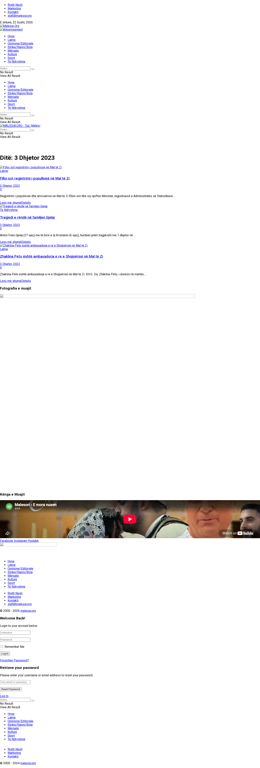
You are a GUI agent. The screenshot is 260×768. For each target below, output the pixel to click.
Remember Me (14, 647)
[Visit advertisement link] (11, 29)
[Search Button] (32, 69)
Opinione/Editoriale (20, 43)
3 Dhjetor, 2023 (10, 186)
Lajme (12, 40)
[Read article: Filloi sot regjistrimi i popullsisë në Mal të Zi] (130, 167)
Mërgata (13, 51)
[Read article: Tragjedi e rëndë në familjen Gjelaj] (130, 206)
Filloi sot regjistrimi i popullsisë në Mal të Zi (34, 178)
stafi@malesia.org (20, 16)
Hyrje (11, 36)
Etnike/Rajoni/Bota (20, 47)
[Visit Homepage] (9, 26)
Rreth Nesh (15, 5)
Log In (4, 696)
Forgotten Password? (14, 660)
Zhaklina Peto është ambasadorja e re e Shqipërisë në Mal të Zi (51, 256)
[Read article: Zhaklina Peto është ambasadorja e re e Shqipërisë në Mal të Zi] (130, 245)
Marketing (14, 8)
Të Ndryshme (16, 61)
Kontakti (13, 12)
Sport (11, 58)
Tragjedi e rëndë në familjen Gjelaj (27, 217)
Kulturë (12, 54)
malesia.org (28, 611)
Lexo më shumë (15, 203)
